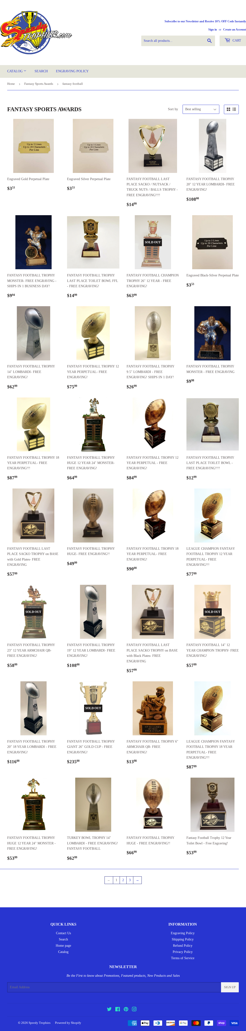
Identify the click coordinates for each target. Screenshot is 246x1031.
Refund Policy (182, 945)
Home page (63, 945)
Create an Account (234, 29)
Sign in (212, 29)
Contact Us (63, 933)
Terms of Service (182, 958)
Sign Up (230, 987)
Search (41, 71)
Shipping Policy (183, 939)
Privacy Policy (183, 952)
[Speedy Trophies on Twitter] (109, 1010)
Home (11, 83)
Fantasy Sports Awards (38, 83)
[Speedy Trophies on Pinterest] (126, 1010)
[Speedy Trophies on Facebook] (117, 1010)
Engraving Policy (72, 71)
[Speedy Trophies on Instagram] (134, 1010)
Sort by (173, 109)
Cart (236, 40)
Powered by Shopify (68, 1023)
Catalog (15, 71)
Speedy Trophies (39, 1023)
